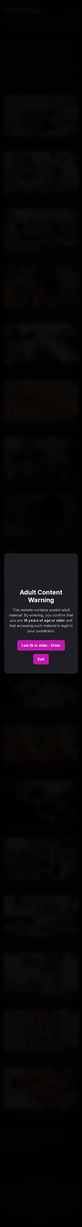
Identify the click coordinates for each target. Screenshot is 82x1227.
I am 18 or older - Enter (41, 645)
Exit (41, 659)
